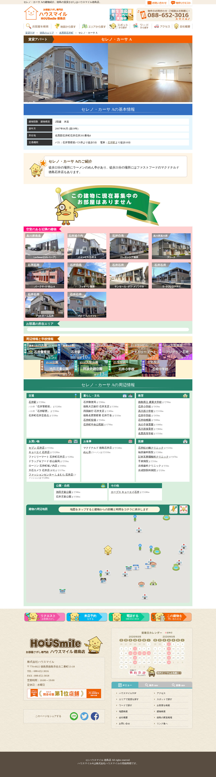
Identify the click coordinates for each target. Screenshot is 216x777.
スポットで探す (164, 699)
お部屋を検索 (163, 705)
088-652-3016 (132, 617)
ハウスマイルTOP (127, 693)
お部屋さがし (48, 617)
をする (90, 617)
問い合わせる (174, 617)
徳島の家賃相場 (164, 717)
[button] (136, 567)
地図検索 (123, 711)
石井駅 (111, 142)
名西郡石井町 (66, 33)
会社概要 (123, 717)
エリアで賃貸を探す (129, 699)
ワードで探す (125, 705)
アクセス (161, 693)
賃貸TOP (30, 33)
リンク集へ (162, 723)
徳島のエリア (47, 33)
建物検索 (161, 711)
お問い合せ (124, 723)
